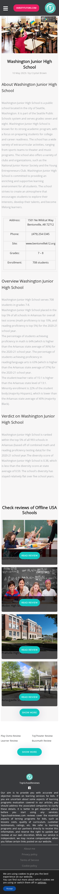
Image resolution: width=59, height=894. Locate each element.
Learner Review (9, 740)
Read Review (29, 555)
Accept (9, 888)
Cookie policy (29, 865)
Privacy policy (29, 854)
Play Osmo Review (11, 735)
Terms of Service (29, 860)
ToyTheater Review (42, 735)
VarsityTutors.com (26, 8)
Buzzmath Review (41, 740)
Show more (29, 712)
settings (42, 882)
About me (29, 848)
